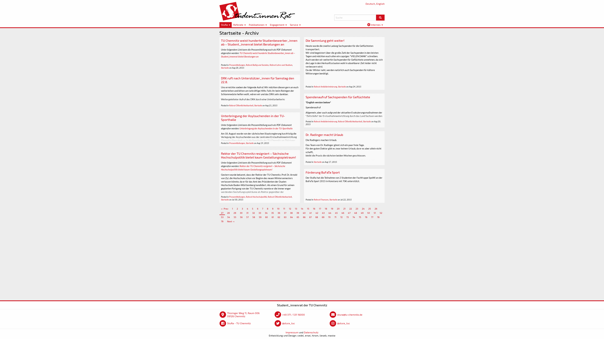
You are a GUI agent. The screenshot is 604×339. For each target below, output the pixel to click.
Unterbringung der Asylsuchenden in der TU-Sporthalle (266, 128)
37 (285, 213)
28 (228, 213)
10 (278, 208)
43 (323, 213)
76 (366, 217)
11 (284, 208)
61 (273, 217)
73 (347, 217)
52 (381, 213)
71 (335, 217)
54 (228, 217)
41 (310, 213)
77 (372, 217)
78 (378, 217)
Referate (238, 24)
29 (235, 213)
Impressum (292, 332)
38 (291, 213)
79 (222, 221)
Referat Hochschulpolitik (256, 197)
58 (253, 217)
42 (317, 213)
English (380, 3)
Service (294, 24)
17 (320, 208)
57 (247, 217)
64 (291, 217)
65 (298, 217)
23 (357, 208)
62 (279, 217)
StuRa (224, 24)
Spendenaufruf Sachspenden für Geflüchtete (338, 97)
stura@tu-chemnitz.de (349, 314)
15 (308, 208)
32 (253, 213)
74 (353, 217)
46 (342, 213)
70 (329, 217)
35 (272, 213)
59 (260, 217)
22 (350, 208)
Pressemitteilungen (237, 65)
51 (375, 213)
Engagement (277, 24)
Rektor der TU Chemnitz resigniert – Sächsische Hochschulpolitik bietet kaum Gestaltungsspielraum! (258, 155)
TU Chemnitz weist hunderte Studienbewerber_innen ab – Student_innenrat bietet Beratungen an (259, 42)
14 (302, 208)
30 (241, 213)
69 (323, 217)
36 (279, 213)
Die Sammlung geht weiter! (325, 40)
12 (290, 208)
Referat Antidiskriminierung (325, 86)
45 (336, 213)
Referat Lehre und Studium (281, 65)
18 (326, 208)
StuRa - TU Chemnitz (239, 323)
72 (341, 217)
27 (222, 213)
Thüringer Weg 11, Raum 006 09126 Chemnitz (243, 315)
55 (235, 217)
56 (241, 217)
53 (222, 217)
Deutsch (370, 3)
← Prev (224, 208)
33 (260, 213)
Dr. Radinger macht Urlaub (324, 135)
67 (310, 217)
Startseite (225, 68)
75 (360, 217)
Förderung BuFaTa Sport (323, 172)
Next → (231, 221)
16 (314, 208)
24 (363, 208)
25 (369, 208)
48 (355, 213)
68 (316, 217)
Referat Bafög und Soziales (257, 65)
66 (304, 217)
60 (266, 217)
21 (344, 208)
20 (338, 208)
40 (304, 213)
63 (285, 217)
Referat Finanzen (321, 199)
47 (349, 213)
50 (368, 213)
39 (297, 213)
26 (376, 208)
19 (332, 208)
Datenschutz (311, 332)
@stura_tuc (288, 323)
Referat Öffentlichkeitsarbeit (241, 105)
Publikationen (256, 24)
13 (296, 208)
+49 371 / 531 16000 (293, 314)
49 (362, 213)
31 (247, 213)
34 (266, 213)
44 (329, 213)
